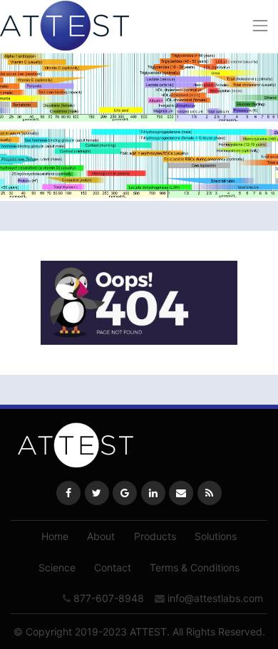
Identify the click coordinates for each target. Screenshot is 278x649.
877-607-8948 (108, 598)
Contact (112, 567)
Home (54, 536)
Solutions (216, 536)
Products (155, 536)
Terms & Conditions (195, 567)
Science (57, 567)
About (101, 536)
